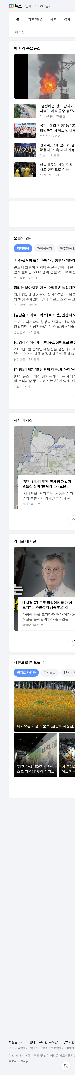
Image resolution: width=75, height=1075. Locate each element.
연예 (28, 6)
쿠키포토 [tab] (50, 672)
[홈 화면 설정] (65, 1065)
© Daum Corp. (19, 1061)
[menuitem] (17, 19)
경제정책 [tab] (23, 248)
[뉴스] (18, 6)
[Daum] (12, 6)
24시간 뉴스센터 (49, 1042)
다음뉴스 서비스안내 (22, 1042)
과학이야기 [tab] (44, 248)
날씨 (48, 6)
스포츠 (38, 6)
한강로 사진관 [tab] (26, 672)
